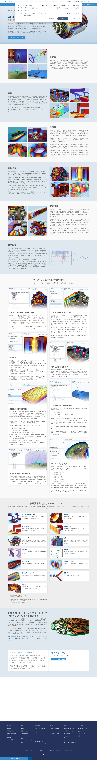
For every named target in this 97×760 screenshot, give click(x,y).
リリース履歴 (10, 740)
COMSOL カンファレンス (56, 736)
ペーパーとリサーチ (25, 736)
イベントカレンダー (54, 733)
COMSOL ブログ (39, 741)
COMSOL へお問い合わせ (17, 37)
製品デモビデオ (24, 731)
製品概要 (9, 728)
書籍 (22, 738)
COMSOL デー (53, 731)
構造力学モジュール (36, 192)
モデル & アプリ (25, 728)
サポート (70, 1)
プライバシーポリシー (34, 750)
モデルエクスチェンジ (40, 739)
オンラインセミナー (54, 728)
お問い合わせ (76, 1)
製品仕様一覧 (10, 731)
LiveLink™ (15, 636)
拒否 (74, 18)
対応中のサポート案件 (69, 731)
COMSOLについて (82, 728)
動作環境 (9, 737)
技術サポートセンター (69, 728)
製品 (9, 10)
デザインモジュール (27, 632)
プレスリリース (82, 733)
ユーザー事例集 (24, 733)
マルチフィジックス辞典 (41, 744)
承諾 (63, 18)
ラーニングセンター (87, 4)
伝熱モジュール (26, 192)
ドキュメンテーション (69, 740)
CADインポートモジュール (15, 632)
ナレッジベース (67, 733)
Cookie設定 (51, 18)
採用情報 (80, 731)
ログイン (88, 1)
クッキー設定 (49, 750)
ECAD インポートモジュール (39, 630)
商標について (42, 750)
